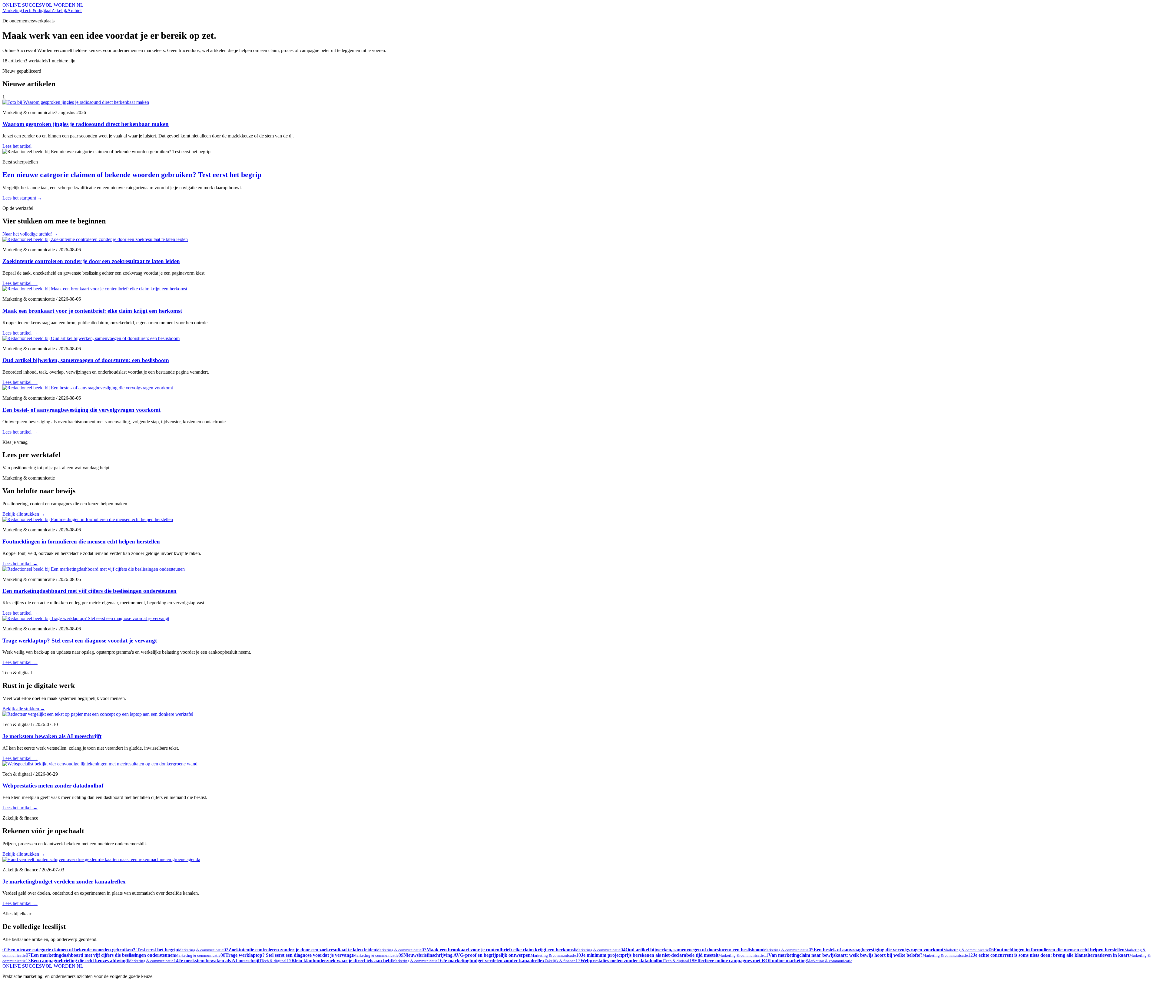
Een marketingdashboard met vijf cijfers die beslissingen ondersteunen (89, 591)
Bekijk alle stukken (23, 514)
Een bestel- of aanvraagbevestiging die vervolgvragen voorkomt (81, 410)
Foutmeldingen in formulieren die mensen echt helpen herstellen (81, 541)
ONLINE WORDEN (42, 5)
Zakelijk (59, 10)
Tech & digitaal (36, 10)
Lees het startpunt (22, 197)
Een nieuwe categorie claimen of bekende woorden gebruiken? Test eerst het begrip (131, 175)
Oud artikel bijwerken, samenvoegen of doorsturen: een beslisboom (85, 360)
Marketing (12, 10)
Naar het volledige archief (30, 233)
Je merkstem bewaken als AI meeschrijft (51, 736)
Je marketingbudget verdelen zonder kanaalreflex (64, 881)
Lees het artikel (16, 146)
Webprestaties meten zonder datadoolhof (52, 785)
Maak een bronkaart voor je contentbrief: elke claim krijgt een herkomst (92, 311)
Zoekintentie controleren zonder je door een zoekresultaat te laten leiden (91, 261)
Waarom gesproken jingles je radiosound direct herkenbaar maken (85, 124)
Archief (74, 10)
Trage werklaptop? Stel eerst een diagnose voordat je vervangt (79, 640)
